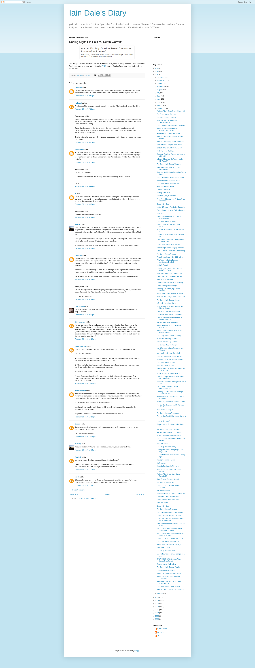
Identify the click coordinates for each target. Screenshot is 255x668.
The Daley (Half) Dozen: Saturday (169, 336)
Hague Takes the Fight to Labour (168, 134)
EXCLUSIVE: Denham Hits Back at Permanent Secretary (169, 529)
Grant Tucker (162, 629)
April (159, 102)
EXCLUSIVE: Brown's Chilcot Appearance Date (167, 388)
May (158, 99)
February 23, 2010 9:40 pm (85, 204)
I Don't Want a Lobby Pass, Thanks (169, 276)
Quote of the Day (163, 204)
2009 (157, 597)
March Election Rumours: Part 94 (168, 374)
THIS (104, 66)
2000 (157, 619)
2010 (157, 75)
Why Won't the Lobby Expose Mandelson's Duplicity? (167, 261)
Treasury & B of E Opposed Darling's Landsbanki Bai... (170, 393)
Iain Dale (160, 632)
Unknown (78, 88)
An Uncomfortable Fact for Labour (169, 432)
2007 (157, 604)
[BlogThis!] (101, 75)
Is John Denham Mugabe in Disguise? (170, 512)
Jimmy (77, 424)
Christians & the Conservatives (168, 497)
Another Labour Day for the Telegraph (170, 142)
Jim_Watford (80, 307)
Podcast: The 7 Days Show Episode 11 (171, 589)
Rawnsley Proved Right (165, 186)
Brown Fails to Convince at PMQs (169, 545)
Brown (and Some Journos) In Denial (170, 294)
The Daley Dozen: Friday (166, 362)
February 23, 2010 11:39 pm (85, 485)
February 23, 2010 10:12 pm (85, 339)
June (159, 96)
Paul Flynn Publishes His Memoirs (169, 311)
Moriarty (78, 224)
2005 (157, 610)
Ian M (77, 477)
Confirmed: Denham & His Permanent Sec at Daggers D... (170, 519)
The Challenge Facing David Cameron (171, 125)
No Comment (161, 463)
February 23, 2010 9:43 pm (85, 248)
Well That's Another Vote (165, 365)
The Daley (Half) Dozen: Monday (168, 567)
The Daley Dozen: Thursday (167, 509)
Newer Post (74, 494)
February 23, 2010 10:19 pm (85, 417)
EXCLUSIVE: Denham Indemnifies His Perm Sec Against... (170, 534)
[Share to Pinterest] (109, 75)
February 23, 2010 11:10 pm (85, 470)
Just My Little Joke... (164, 193)
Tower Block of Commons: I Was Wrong (171, 251)
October (160, 83)
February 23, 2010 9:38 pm (85, 186)
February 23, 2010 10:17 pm (85, 384)
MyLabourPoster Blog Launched (168, 429)
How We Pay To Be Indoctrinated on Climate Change (170, 307)
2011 (157, 71)
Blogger (137, 651)
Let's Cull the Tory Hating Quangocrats (170, 538)
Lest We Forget (162, 265)
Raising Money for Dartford (166, 564)
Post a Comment (78, 490)
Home (107, 494)
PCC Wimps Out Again (165, 410)
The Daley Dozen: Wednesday (168, 183)
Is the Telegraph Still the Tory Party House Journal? (169, 582)
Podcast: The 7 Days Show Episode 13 (171, 297)
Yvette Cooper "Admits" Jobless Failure (171, 402)
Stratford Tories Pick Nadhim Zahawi (170, 359)
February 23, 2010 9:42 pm (85, 217)
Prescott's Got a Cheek (165, 279)
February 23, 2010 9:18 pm (85, 96)
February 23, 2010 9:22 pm (85, 109)
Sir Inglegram (80, 322)
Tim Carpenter (80, 391)
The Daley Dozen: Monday (166, 254)
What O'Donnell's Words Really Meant (170, 177)
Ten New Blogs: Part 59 (165, 482)
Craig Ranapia (80, 346)
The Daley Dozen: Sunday (166, 114)
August (159, 90)
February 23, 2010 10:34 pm (85, 450)
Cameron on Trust (163, 190)
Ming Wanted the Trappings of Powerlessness (167, 121)
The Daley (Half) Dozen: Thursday (169, 164)
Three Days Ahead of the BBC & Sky (170, 257)
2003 (157, 616)
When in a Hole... (163, 444)
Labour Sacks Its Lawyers (166, 570)
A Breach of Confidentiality (166, 303)
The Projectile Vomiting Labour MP (169, 314)
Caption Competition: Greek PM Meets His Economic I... (170, 377)
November (161, 80)
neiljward (78, 103)
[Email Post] (95, 75)
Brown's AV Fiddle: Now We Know (169, 573)
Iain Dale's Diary (97, 12)
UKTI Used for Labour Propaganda (169, 273)
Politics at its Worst (163, 490)
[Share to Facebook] (106, 75)
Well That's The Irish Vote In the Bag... (170, 356)
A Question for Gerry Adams (167, 339)
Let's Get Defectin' (163, 421)
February (160, 108)
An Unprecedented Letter (166, 460)
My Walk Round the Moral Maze (168, 180)
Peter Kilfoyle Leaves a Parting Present (171, 210)
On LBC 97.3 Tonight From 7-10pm (169, 148)
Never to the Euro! (163, 548)
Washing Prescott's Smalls (166, 117)
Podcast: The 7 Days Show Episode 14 (171, 111)
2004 (157, 613)
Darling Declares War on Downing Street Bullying (169, 217)
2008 (157, 600)
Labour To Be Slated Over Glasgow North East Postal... (169, 269)
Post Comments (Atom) (87, 498)
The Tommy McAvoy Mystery (167, 345)
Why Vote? (160, 213)
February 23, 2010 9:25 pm (85, 142)
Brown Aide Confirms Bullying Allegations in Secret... (167, 129)
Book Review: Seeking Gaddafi (168, 479)
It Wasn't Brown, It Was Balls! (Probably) (171, 207)
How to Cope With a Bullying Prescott (170, 248)
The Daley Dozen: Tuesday (166, 221)
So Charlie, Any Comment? (166, 196)
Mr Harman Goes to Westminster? (169, 435)
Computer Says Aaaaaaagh (167, 286)
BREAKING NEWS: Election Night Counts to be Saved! (169, 560)
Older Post (140, 494)
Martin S (78, 457)
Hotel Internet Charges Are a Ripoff (169, 145)
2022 (157, 68)
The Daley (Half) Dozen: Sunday (168, 300)
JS (158, 636)
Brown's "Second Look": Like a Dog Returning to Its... (169, 331)
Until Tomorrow (162, 503)
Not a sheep (79, 149)
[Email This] (99, 75)
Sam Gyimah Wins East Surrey (168, 500)
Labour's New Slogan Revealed (168, 353)
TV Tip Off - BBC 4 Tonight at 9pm (169, 515)
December (161, 77)
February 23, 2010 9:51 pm (85, 299)
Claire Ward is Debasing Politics (168, 245)
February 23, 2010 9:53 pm (85, 315)
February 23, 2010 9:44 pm (85, 279)
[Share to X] (104, 75)
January (160, 593)
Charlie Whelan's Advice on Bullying (170, 283)
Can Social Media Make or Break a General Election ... (169, 318)
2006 (157, 607)
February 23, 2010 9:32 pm (85, 162)
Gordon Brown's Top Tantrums (167, 342)
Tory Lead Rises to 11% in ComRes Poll (171, 493)
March (159, 105)
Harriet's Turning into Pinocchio (168, 466)
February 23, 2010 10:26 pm (85, 437)
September (161, 87)
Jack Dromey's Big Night (165, 151)
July (158, 93)
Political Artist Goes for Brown (167, 322)
